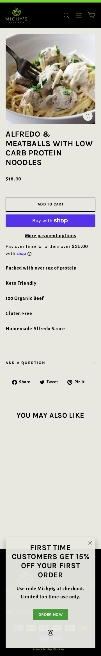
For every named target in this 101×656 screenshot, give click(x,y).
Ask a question (26, 363)
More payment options (50, 235)
